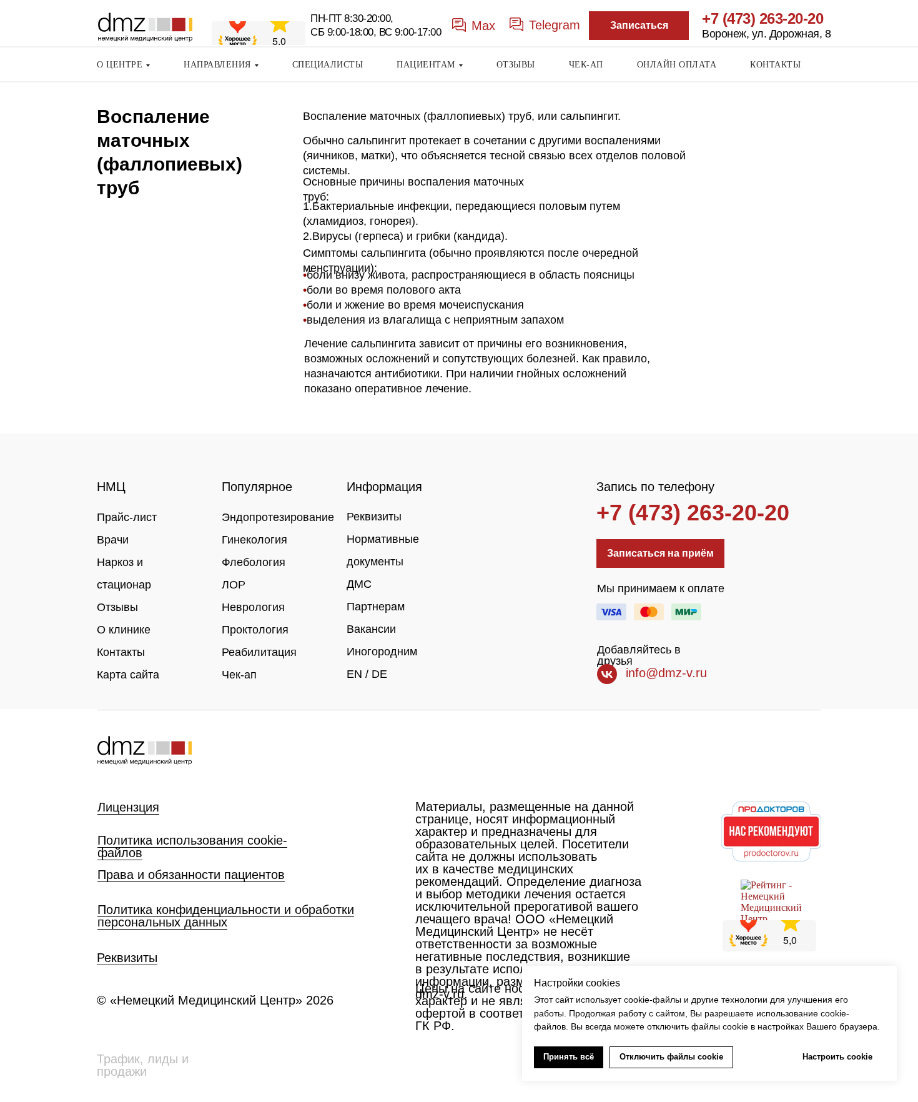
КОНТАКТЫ (775, 64)
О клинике (124, 629)
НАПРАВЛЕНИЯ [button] (217, 64)
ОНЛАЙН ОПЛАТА (677, 64)
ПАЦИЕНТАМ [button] (426, 64)
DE (379, 674)
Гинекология (254, 540)
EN (354, 674)
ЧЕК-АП (586, 64)
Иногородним (382, 651)
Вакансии (371, 629)
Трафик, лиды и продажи (143, 1065)
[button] (639, 25)
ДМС (359, 584)
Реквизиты (374, 516)
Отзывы (117, 607)
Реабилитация (259, 652)
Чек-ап (239, 674)
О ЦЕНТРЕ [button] (119, 64)
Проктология (255, 629)
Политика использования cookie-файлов (192, 846)
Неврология (253, 607)
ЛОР (233, 584)
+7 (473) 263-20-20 (762, 18)
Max (483, 25)
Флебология (253, 562)
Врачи (113, 540)
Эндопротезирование (278, 517)
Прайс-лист (127, 517)
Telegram (554, 25)
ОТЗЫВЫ (515, 64)
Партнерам (376, 606)
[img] (144, 750)
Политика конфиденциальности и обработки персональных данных (225, 916)
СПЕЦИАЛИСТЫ (327, 64)
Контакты (121, 652)
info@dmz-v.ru (666, 673)
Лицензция (128, 807)
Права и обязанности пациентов (191, 874)
